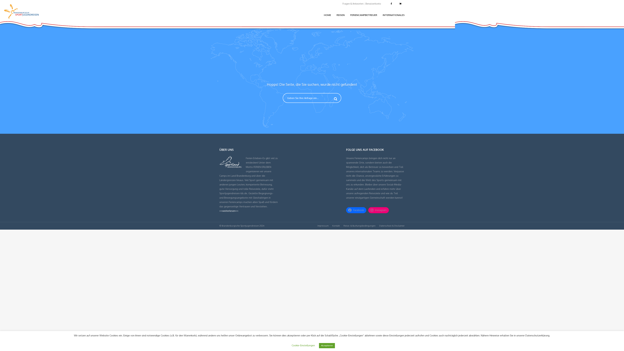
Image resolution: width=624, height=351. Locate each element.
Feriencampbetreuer (363, 15)
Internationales (394, 15)
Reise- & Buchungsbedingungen (360, 225)
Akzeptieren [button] (327, 345)
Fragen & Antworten (353, 3)
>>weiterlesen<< (228, 210)
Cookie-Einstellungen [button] (303, 345)
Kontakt (336, 225)
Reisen (341, 15)
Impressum (323, 225)
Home (327, 15)
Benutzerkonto (373, 3)
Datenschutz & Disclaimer (392, 225)
